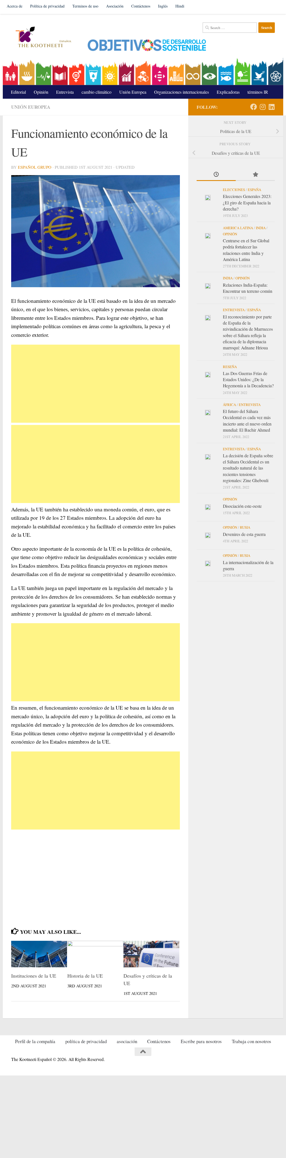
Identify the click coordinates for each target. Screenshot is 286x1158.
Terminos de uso (85, 6)
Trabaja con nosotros (251, 1041)
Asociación (114, 6)
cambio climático (96, 92)
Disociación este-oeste (242, 506)
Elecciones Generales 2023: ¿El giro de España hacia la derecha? (247, 202)
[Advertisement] (95, 384)
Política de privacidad (47, 6)
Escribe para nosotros (201, 1041)
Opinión (41, 92)
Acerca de (14, 6)
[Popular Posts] (255, 175)
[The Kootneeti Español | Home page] (42, 37)
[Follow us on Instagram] (262, 106)
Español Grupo (34, 167)
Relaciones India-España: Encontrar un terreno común (247, 288)
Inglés (163, 6)
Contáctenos (140, 6)
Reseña (230, 366)
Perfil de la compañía (35, 1041)
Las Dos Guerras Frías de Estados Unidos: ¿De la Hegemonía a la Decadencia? (248, 379)
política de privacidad (86, 1041)
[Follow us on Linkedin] (271, 106)
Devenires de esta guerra (244, 534)
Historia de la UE (85, 975)
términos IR (257, 92)
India (261, 227)
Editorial (18, 92)
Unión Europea (132, 92)
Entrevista (65, 92)
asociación (127, 1041)
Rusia (245, 527)
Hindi (179, 6)
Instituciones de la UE (33, 975)
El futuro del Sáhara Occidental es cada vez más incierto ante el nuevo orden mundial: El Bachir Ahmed (247, 420)
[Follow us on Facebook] (253, 106)
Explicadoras (228, 92)
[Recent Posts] (216, 175)
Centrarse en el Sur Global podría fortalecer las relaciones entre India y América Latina (246, 250)
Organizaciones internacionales (181, 92)
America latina (238, 227)
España (254, 189)
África (229, 404)
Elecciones (234, 189)
